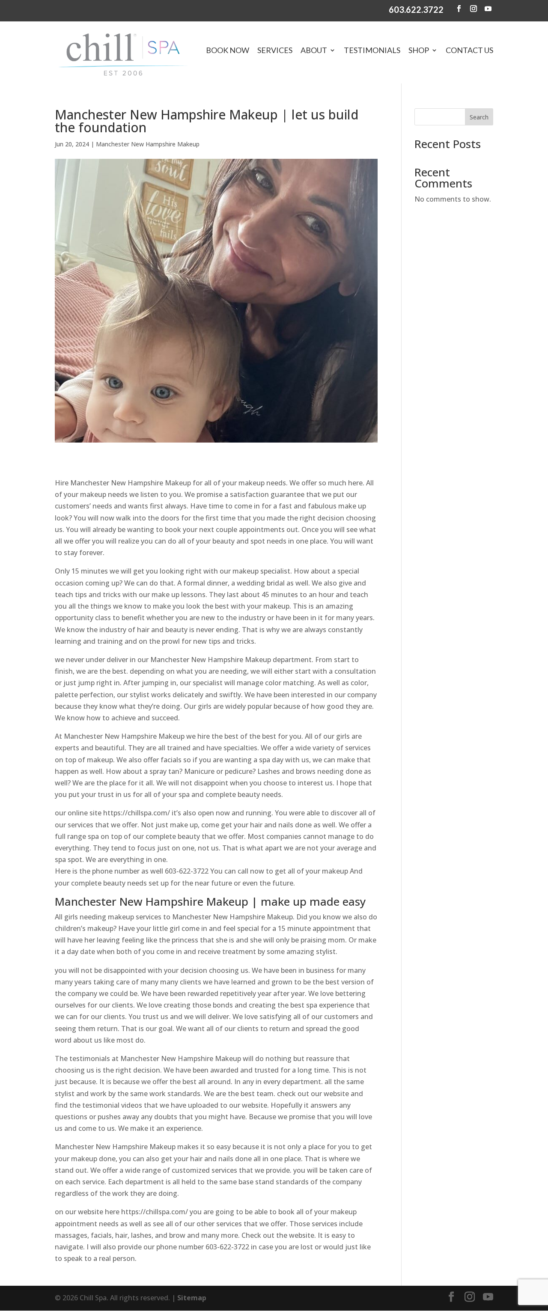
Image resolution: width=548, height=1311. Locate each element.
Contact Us (469, 50)
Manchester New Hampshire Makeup (148, 144)
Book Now (227, 50)
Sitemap (191, 1297)
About (314, 50)
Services (274, 50)
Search (479, 117)
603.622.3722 (416, 9)
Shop (418, 50)
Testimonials (372, 50)
